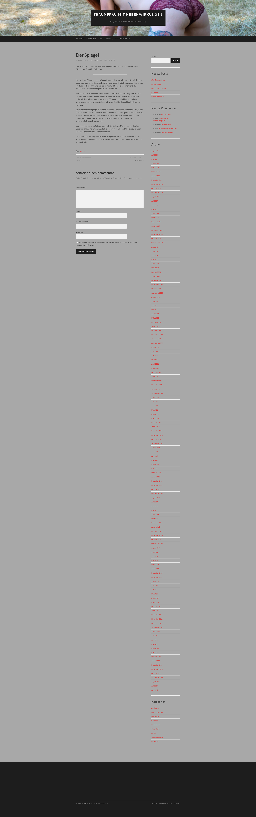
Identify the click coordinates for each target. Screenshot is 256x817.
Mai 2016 (154, 644)
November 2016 (157, 619)
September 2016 (157, 627)
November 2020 (157, 435)
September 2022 (157, 343)
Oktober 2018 (156, 539)
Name (79, 211)
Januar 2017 (155, 610)
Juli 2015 (154, 686)
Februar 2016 (156, 656)
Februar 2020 (156, 473)
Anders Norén (166, 804)
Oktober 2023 (156, 289)
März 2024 (155, 268)
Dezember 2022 (156, 330)
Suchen (153, 56)
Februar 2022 (156, 372)
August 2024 (155, 247)
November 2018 (157, 535)
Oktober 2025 (156, 188)
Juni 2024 (154, 255)
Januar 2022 (155, 376)
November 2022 (157, 335)
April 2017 (155, 598)
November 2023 (157, 284)
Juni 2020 (154, 456)
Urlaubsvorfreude (167, 133)
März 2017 (155, 602)
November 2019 (157, 485)
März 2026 (155, 167)
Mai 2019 (154, 510)
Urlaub (83, 159)
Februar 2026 (156, 172)
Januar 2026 (155, 176)
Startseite (80, 39)
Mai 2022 (154, 360)
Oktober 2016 (156, 623)
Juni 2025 (154, 205)
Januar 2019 (155, 527)
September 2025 (157, 192)
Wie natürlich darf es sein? (168, 129)
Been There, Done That (159, 88)
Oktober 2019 (156, 489)
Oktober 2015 (156, 673)
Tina (94, 60)
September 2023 (157, 293)
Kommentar (81, 188)
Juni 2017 (154, 590)
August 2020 (155, 447)
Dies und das (155, 716)
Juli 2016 (154, 636)
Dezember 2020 (156, 431)
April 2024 (155, 264)
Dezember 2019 (156, 481)
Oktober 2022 (156, 339)
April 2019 (155, 514)
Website (79, 232)
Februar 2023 (156, 322)
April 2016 (155, 648)
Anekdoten (155, 708)
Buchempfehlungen (122, 39)
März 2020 (155, 468)
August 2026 (155, 151)
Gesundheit (155, 729)
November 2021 (157, 385)
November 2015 (157, 669)
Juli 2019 (154, 502)
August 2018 (155, 548)
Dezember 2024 (156, 230)
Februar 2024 (156, 272)
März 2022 (155, 368)
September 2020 (157, 443)
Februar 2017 (156, 606)
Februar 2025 (156, 222)
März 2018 (155, 564)
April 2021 (155, 414)
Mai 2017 (154, 594)
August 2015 (155, 682)
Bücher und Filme (157, 712)
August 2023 (155, 297)
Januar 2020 (155, 477)
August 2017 (155, 581)
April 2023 (155, 314)
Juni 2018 (154, 556)
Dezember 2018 (156, 531)
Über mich (92, 39)
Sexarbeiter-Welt (157, 737)
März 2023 (155, 318)
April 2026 (155, 163)
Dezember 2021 (156, 381)
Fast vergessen (166, 125)
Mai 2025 (154, 209)
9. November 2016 (83, 60)
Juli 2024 (154, 251)
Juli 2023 (154, 301)
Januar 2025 (155, 226)
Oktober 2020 (156, 439)
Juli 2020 (154, 452)
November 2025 (157, 184)
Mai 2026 (154, 159)
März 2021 (155, 418)
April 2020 (155, 464)
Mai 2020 (154, 460)
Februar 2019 (156, 523)
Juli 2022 (154, 351)
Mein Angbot (105, 39)
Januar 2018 (155, 569)
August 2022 (155, 347)
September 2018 (157, 544)
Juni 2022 (154, 356)
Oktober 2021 (156, 389)
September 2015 (157, 677)
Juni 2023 (154, 305)
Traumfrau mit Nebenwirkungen (128, 14)
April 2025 (155, 213)
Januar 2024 (155, 276)
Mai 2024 (154, 259)
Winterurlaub (165, 114)
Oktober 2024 (156, 238)
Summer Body (156, 84)
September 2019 (157, 493)
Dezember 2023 (156, 280)
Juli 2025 (154, 201)
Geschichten (155, 725)
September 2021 (157, 393)
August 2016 (155, 631)
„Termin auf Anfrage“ (158, 80)
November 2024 (157, 234)
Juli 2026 (154, 155)
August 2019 (155, 498)
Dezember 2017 (156, 573)
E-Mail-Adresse (82, 221)
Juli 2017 (154, 585)
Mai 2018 (154, 560)
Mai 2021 (154, 410)
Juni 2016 (154, 640)
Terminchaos (137, 159)
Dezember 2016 (156, 615)
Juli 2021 (154, 401)
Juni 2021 (154, 406)
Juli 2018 (154, 552)
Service (82, 151)
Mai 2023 (154, 310)
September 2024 (157, 243)
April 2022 (155, 364)
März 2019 (155, 519)
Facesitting (155, 92)
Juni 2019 (154, 506)
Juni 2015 (154, 690)
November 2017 (157, 577)
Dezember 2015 (156, 665)
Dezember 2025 (156, 180)
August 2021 (155, 397)
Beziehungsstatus (157, 97)
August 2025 (155, 197)
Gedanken (154, 720)
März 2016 (155, 652)
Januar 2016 (155, 661)
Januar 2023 (155, 326)
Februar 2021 (156, 422)
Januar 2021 (155, 427)
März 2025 (155, 218)
